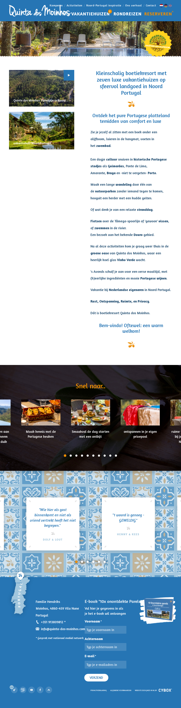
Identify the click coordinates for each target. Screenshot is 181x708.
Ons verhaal (133, 5)
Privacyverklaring (98, 690)
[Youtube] (31, 690)
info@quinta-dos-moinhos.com (63, 629)
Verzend (96, 677)
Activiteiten (74, 5)
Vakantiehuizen (91, 13)
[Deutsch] (166, 5)
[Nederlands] (161, 5)
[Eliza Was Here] (23, 690)
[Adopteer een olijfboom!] (157, 43)
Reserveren (158, 13)
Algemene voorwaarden (120, 690)
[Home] (40, 10)
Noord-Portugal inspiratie (103, 5)
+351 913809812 (52, 622)
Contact (151, 5)
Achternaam (94, 639)
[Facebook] (40, 690)
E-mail (90, 656)
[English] (170, 5)
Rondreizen (127, 13)
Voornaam (93, 621)
